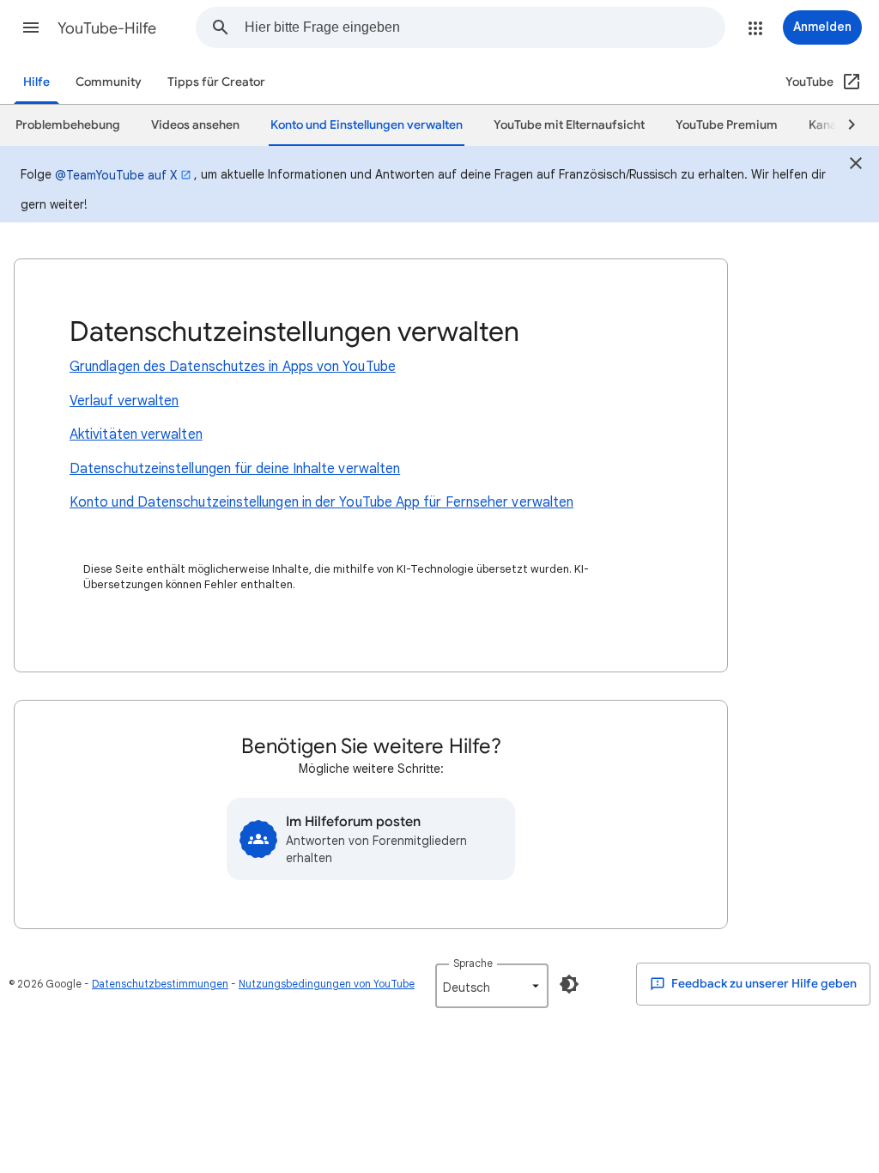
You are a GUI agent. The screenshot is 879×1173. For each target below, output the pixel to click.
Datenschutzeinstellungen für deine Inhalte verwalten (235, 468)
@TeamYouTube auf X (116, 175)
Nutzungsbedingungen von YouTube (327, 983)
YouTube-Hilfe (107, 28)
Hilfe (36, 82)
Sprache (473, 963)
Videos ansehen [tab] (195, 125)
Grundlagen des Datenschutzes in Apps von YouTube (233, 366)
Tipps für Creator (216, 82)
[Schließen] (856, 165)
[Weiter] (844, 125)
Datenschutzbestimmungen (160, 983)
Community (109, 82)
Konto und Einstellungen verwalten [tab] (366, 125)
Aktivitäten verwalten (136, 434)
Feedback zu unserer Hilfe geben (763, 983)
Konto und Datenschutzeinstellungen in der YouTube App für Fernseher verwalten (321, 502)
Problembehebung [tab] (67, 125)
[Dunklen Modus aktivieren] (569, 984)
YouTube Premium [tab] (727, 125)
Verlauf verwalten (124, 401)
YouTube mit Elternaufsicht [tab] (569, 125)
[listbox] (492, 985)
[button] (31, 27)
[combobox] (484, 27)
